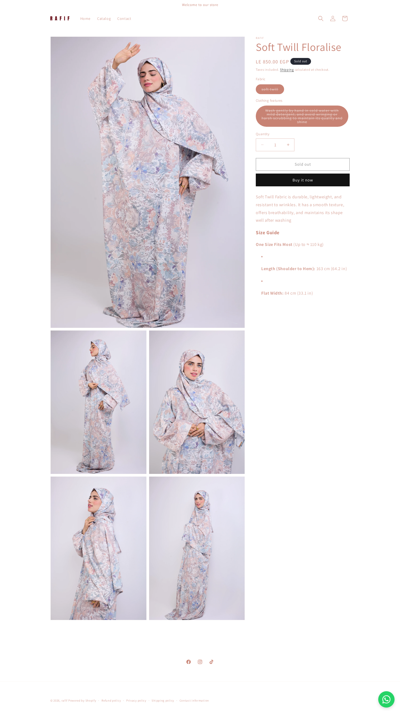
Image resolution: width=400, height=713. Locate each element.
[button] (321, 18)
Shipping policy (163, 700)
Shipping (287, 69)
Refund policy (111, 700)
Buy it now (303, 180)
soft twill (272, 90)
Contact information (194, 700)
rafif (64, 700)
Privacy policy (136, 700)
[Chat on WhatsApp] (386, 699)
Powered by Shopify (82, 700)
